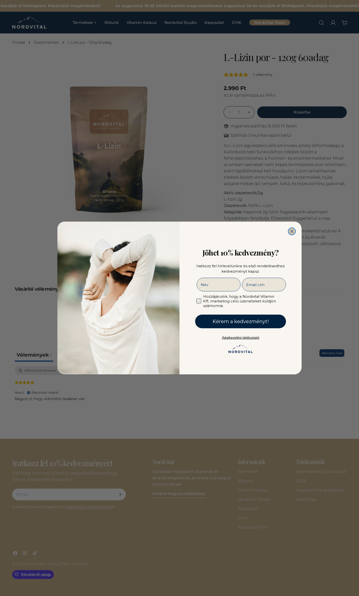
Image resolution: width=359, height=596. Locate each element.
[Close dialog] (292, 231)
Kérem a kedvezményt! (240, 321)
